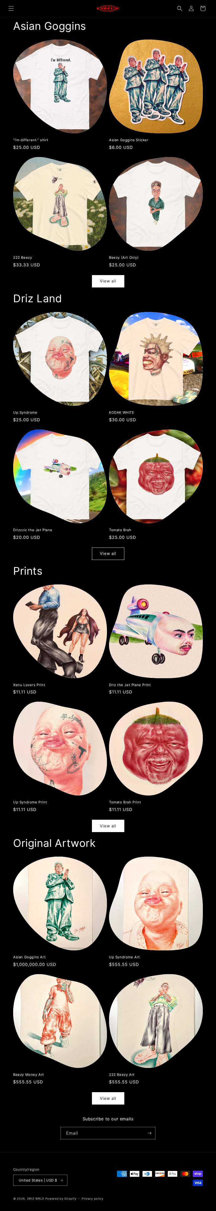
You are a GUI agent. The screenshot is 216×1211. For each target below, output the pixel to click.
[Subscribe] (149, 1133)
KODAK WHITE (121, 412)
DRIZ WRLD (35, 1198)
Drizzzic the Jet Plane (32, 530)
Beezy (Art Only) (124, 257)
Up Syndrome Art (124, 957)
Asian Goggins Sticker (129, 140)
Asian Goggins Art (29, 957)
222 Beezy (22, 257)
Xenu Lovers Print (29, 685)
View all (108, 281)
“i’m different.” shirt (30, 140)
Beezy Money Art (28, 1074)
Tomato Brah (120, 530)
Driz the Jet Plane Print (130, 685)
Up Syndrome (25, 412)
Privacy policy (93, 1198)
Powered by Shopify (61, 1198)
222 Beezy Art (122, 1074)
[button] (11, 8)
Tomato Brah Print (125, 802)
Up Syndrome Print (30, 802)
